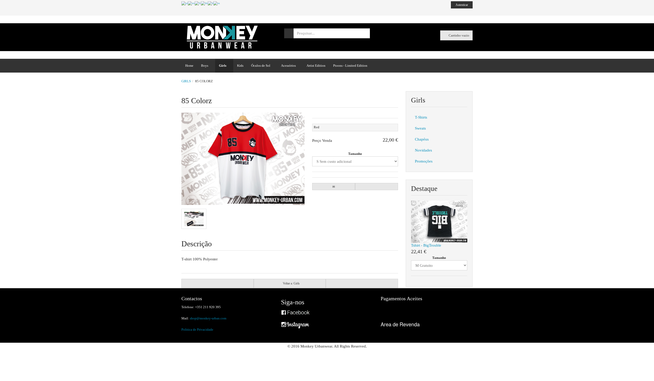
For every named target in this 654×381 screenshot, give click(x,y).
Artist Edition (316, 65)
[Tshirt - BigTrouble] (439, 221)
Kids (240, 65)
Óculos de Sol (260, 65)
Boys (204, 65)
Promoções (424, 161)
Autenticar (462, 5)
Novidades (423, 150)
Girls (222, 65)
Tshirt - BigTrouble (426, 245)
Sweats (420, 128)
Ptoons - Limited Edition (350, 65)
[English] (191, 3)
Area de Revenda (400, 324)
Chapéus (422, 139)
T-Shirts (421, 117)
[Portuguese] (184, 3)
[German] (204, 3)
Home (189, 65)
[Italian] (210, 3)
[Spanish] (216, 3)
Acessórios (288, 65)
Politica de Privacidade (197, 329)
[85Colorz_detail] (193, 219)
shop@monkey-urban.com (208, 318)
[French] (198, 3)
